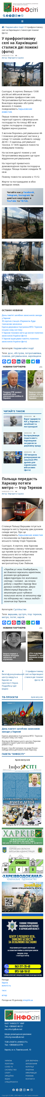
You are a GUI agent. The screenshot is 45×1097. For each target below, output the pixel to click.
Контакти (30, 1079)
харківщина (34, 356)
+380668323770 (16, 1044)
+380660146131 (16, 1026)
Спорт (8, 1073)
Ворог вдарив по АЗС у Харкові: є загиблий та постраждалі (32, 423)
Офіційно (9, 1076)
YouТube (11, 200)
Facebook (28, 192)
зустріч (22, 614)
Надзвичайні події (15, 27)
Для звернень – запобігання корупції (33, 1063)
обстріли (19, 353)
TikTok (24, 200)
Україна (8, 1060)
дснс (10, 353)
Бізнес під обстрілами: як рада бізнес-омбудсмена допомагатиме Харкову (20, 749)
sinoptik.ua (28, 1000)
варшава (12, 614)
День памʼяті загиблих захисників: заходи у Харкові (21, 730)
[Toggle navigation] (22, 21)
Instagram (24, 195)
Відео (7, 1079)
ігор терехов (34, 614)
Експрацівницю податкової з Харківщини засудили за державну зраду (32, 440)
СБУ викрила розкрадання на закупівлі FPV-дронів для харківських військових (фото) (32, 462)
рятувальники (19, 356)
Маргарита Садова (16, 58)
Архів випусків (37, 697)
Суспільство (19, 609)
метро (5, 617)
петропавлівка (33, 353)
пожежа (6, 356)
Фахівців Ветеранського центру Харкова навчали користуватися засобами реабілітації (21, 742)
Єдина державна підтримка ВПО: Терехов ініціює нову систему (22, 736)
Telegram (12, 195)
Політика (9, 1063)
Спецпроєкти (11, 1082)
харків (20, 617)
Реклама (30, 1076)
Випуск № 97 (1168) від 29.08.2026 (22, 824)
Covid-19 (9, 1066)
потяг (13, 617)
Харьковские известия (30, 535)
